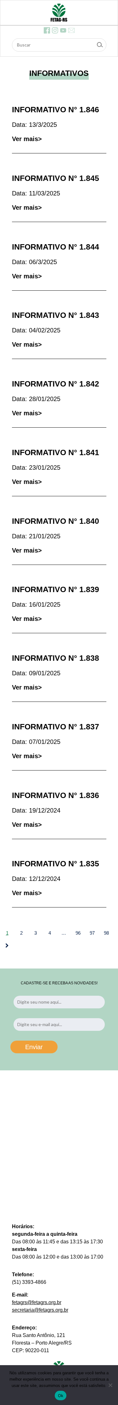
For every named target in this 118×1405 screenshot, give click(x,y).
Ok (61, 1395)
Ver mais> (27, 138)
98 (106, 933)
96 (78, 933)
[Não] (110, 1385)
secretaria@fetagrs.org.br (40, 1310)
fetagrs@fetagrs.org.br (36, 1302)
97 (92, 933)
